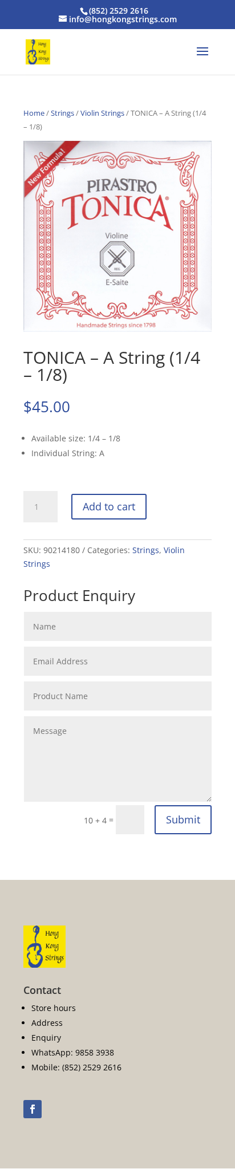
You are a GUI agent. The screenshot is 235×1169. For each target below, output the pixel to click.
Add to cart (109, 506)
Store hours (53, 1007)
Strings (62, 113)
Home (33, 113)
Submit (183, 819)
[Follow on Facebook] (32, 1109)
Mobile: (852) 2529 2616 (76, 1067)
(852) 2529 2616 (118, 10)
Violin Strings (102, 113)
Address (47, 1022)
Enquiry (46, 1037)
